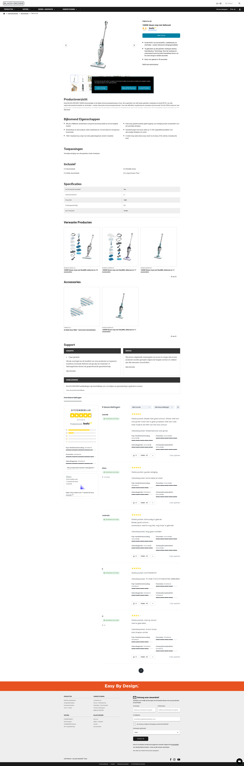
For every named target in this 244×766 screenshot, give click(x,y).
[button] (170, 759)
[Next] (134, 45)
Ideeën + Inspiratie (45, 9)
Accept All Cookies (144, 88)
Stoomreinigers (24, 13)
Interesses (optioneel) (139, 728)
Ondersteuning (69, 9)
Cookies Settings (100, 88)
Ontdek (25, 9)
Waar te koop (161, 35)
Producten (8, 9)
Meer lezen (67, 109)
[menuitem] (9, 9)
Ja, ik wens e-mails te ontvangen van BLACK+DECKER (152, 724)
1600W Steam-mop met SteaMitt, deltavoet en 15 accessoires (81, 271)
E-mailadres (136, 715)
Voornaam (136, 706)
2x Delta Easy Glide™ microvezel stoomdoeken (80, 330)
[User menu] (239, 9)
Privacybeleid (175, 744)
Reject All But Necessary (129, 88)
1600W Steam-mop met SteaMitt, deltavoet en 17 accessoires (119, 271)
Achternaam (161, 706)
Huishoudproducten (13, 13)
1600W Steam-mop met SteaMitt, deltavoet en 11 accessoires (158, 271)
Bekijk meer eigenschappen (150, 64)
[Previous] (66, 45)
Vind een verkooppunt (222, 9)
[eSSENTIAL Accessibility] (219, 3)
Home (4, 14)
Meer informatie (71, 371)
